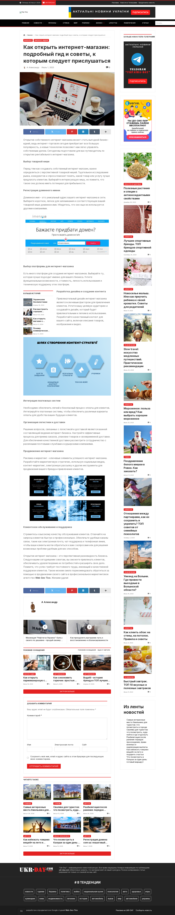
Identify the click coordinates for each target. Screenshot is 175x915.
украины (146, 898)
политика (65, 891)
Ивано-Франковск (61, 836)
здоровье (136, 891)
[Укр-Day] (24, 12)
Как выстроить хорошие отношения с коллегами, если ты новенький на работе (43, 310)
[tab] (87, 650)
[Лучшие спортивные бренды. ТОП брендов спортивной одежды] (138, 219)
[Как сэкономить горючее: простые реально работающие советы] (67, 662)
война (77, 891)
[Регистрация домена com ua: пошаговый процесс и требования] (97, 824)
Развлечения (130, 345)
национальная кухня (93, 891)
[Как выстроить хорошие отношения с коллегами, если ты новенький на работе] (27, 312)
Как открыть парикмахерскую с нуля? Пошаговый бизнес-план (34, 679)
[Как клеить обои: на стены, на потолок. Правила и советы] (138, 611)
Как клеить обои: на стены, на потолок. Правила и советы (137, 636)
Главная (27, 803)
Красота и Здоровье (133, 184)
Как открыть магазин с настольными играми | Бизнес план (41, 320)
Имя (29, 744)
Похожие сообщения (87, 650)
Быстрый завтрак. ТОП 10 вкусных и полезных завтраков (137, 685)
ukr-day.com (64, 870)
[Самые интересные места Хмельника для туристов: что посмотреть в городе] (37, 792)
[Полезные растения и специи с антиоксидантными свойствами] (138, 167)
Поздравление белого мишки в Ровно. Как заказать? (134, 466)
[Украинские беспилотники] (27, 302)
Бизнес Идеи (41, 40)
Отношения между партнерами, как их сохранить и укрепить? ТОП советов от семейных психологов (136, 524)
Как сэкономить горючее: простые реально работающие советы (65, 679)
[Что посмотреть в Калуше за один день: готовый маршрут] (67, 824)
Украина (52, 891)
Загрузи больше (67, 691)
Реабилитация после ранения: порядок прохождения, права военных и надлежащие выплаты (96, 809)
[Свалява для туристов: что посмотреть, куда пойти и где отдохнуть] (67, 792)
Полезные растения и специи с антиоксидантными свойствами (137, 193)
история (83, 898)
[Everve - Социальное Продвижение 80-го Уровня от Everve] (138, 120)
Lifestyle (128, 236)
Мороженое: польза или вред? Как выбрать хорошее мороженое (137, 413)
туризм (40, 891)
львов (110, 898)
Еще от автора (104, 650)
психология (113, 891)
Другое (87, 803)
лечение (71, 898)
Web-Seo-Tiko (71, 910)
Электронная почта (64, 744)
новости (29, 891)
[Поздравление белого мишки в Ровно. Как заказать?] (138, 439)
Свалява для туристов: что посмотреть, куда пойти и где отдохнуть (66, 809)
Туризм (57, 803)
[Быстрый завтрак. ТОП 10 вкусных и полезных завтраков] (138, 660)
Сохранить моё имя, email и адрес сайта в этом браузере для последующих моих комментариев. (67, 757)
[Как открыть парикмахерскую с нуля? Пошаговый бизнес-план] (37, 662)
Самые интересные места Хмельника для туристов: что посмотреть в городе (36, 809)
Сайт (84, 744)
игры (147, 891)
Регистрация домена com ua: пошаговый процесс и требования (96, 841)
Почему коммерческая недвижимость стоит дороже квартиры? (40, 329)
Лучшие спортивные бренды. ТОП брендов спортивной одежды (137, 246)
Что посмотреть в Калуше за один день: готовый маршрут (65, 841)
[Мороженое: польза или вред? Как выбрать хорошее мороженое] (138, 387)
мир (119, 898)
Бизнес (30, 35)
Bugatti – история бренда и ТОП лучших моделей (95, 679)
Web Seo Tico (42, 577)
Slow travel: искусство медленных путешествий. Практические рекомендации (133, 358)
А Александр (49, 602)
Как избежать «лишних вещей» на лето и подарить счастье (36, 841)
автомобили (131, 898)
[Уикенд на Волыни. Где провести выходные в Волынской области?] (138, 555)
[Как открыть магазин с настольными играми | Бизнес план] (27, 321)
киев (41, 898)
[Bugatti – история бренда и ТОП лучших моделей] (97, 662)
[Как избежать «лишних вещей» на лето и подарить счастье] (37, 824)
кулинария (30, 898)
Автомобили (59, 674)
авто (125, 891)
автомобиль (97, 898)
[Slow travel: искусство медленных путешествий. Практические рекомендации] (138, 328)
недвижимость (55, 898)
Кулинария (129, 677)
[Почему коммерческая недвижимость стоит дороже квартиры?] (27, 331)
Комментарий (34, 715)
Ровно (127, 457)
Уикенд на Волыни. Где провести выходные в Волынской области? (136, 583)
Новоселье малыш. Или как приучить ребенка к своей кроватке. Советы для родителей (136, 300)
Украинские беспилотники (40, 300)
